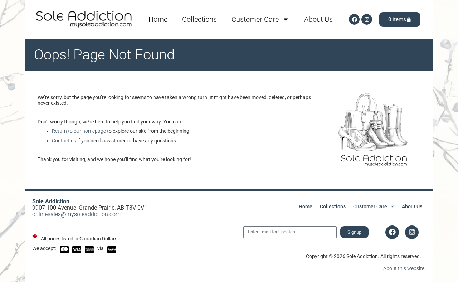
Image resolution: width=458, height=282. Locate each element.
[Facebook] (354, 19)
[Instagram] (366, 19)
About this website (403, 268)
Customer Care (255, 19)
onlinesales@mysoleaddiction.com (76, 214)
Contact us (64, 141)
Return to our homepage (79, 131)
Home (157, 19)
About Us (318, 19)
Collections (199, 19)
